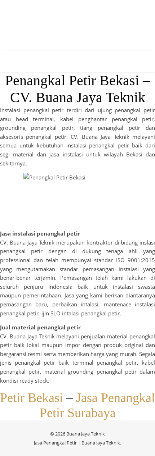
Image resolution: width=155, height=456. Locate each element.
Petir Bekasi (31, 398)
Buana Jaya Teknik (100, 442)
